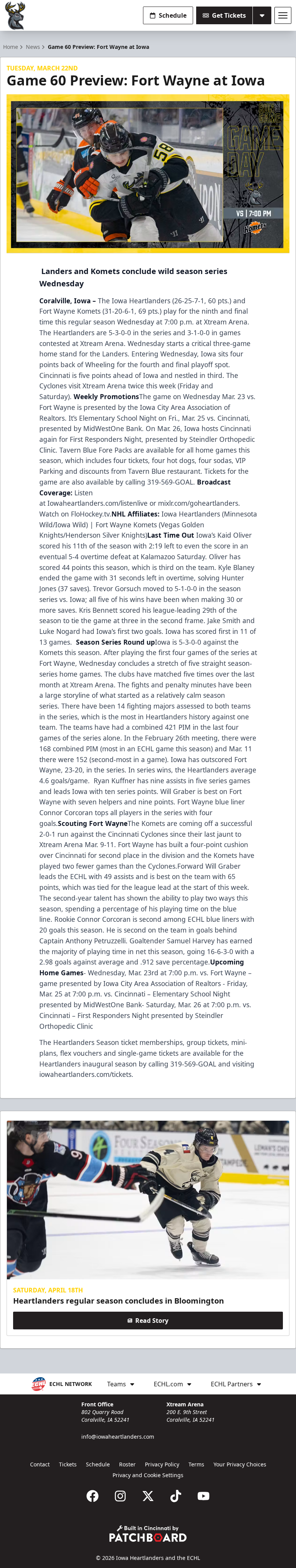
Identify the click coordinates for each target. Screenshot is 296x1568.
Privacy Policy (162, 1464)
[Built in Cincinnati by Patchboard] (148, 1533)
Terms (196, 1464)
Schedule (173, 15)
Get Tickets (229, 15)
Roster (127, 1464)
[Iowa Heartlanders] (15, 15)
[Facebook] (92, 1496)
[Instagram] (120, 1496)
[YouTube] (203, 1496)
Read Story (151, 1320)
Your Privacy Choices (240, 1464)
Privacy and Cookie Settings (148, 1475)
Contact (40, 1464)
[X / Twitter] (148, 1496)
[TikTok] (176, 1496)
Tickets (68, 1464)
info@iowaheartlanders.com (117, 1436)
